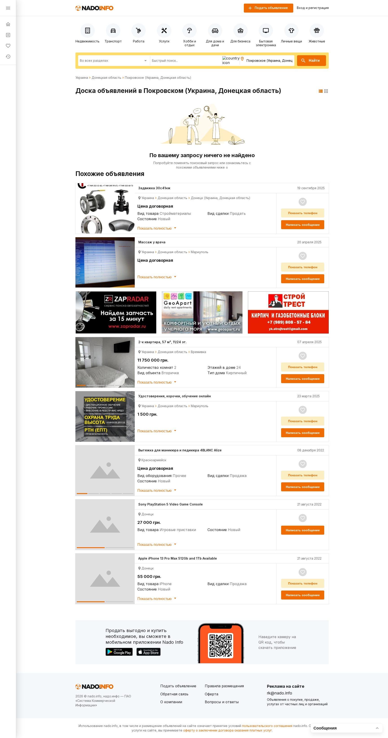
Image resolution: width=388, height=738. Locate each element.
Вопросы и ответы (222, 702)
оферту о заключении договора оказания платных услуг (227, 730)
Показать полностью (154, 228)
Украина (81, 77)
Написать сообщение (303, 224)
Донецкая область (106, 77)
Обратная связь (174, 694)
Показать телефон (302, 213)
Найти (314, 60)
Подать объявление (178, 686)
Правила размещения (224, 686)
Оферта (211, 694)
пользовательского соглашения (267, 726)
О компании (171, 702)
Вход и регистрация (313, 8)
